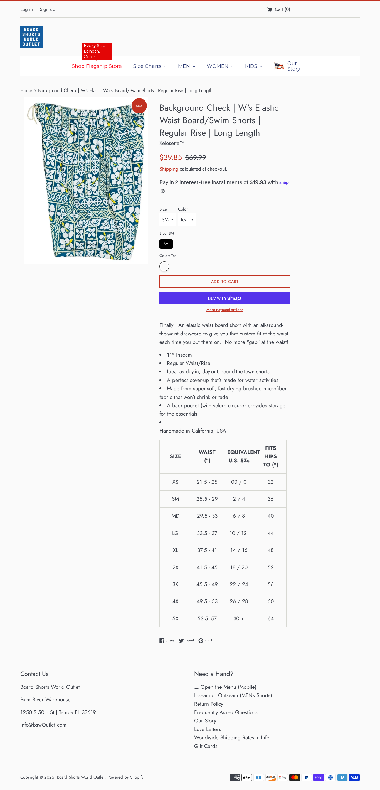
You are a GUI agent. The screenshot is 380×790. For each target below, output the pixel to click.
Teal (164, 266)
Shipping (168, 168)
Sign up (47, 9)
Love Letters (207, 729)
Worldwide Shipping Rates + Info (231, 737)
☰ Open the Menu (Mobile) (225, 687)
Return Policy (208, 704)
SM (166, 242)
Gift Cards (206, 746)
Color (183, 209)
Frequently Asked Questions (226, 712)
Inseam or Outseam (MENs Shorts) (233, 695)
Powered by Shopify (125, 777)
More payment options (224, 309)
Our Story (205, 720)
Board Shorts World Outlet (81, 777)
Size (163, 209)
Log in (26, 9)
